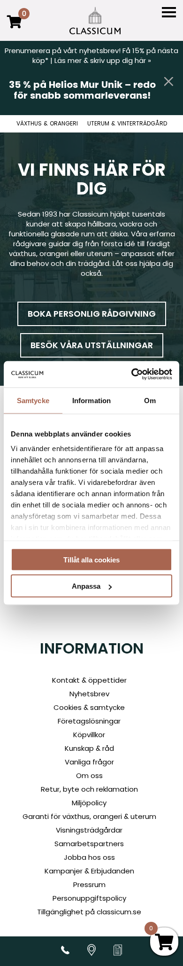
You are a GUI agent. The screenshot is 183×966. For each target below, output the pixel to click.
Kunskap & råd (89, 748)
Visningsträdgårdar (89, 830)
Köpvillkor (89, 735)
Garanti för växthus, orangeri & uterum (89, 816)
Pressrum (89, 884)
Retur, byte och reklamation (89, 789)
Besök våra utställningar (91, 345)
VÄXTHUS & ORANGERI (47, 123)
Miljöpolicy (89, 803)
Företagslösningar (89, 721)
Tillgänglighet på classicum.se (89, 912)
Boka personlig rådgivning (92, 313)
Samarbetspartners (89, 844)
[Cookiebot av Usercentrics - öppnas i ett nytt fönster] (131, 374)
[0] (14, 28)
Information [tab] (91, 400)
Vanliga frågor (89, 762)
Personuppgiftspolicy (89, 898)
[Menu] (169, 12)
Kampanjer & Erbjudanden (89, 871)
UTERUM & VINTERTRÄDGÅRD (127, 123)
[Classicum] (95, 20)
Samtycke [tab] (33, 400)
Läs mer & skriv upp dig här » (102, 60)
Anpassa (86, 586)
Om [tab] (150, 400)
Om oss (89, 775)
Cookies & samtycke (89, 707)
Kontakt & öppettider (89, 680)
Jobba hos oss (89, 857)
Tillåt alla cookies (91, 559)
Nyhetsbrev (89, 694)
